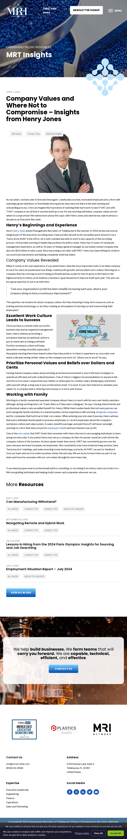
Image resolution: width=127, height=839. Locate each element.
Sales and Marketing (17, 806)
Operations (12, 802)
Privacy (75, 821)
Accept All (115, 833)
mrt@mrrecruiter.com (17, 763)
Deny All (98, 833)
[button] (86, 10)
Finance (10, 798)
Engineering (12, 793)
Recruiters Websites (108, 821)
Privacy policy (82, 833)
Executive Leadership (17, 789)
